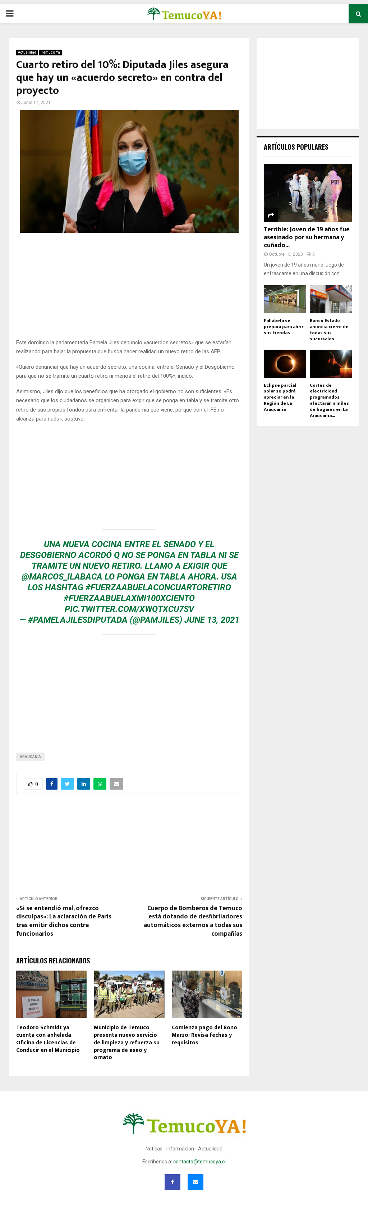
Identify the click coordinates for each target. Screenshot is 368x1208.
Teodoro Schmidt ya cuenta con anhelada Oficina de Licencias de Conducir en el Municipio (48, 1039)
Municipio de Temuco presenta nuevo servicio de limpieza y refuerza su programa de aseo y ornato (127, 1042)
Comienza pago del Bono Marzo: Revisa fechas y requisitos (204, 1035)
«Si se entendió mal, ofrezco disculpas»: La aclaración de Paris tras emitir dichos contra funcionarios (63, 921)
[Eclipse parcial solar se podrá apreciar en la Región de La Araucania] (285, 364)
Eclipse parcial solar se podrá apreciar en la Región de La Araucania (280, 397)
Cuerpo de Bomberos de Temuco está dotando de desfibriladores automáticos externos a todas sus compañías (193, 921)
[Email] (195, 1182)
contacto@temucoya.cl (199, 1161)
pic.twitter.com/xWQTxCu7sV (129, 609)
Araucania (30, 757)
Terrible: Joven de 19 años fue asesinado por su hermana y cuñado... (307, 237)
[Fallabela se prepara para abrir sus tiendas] (285, 299)
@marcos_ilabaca (62, 577)
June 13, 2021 (211, 620)
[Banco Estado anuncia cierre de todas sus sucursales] (331, 299)
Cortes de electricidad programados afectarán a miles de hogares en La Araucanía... (329, 400)
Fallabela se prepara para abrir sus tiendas (283, 327)
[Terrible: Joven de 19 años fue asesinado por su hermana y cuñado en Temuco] (308, 193)
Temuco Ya (50, 52)
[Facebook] (172, 1182)
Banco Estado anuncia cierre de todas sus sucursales (329, 329)
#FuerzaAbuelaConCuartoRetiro (158, 587)
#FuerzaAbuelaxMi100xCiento (129, 598)
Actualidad (27, 52)
